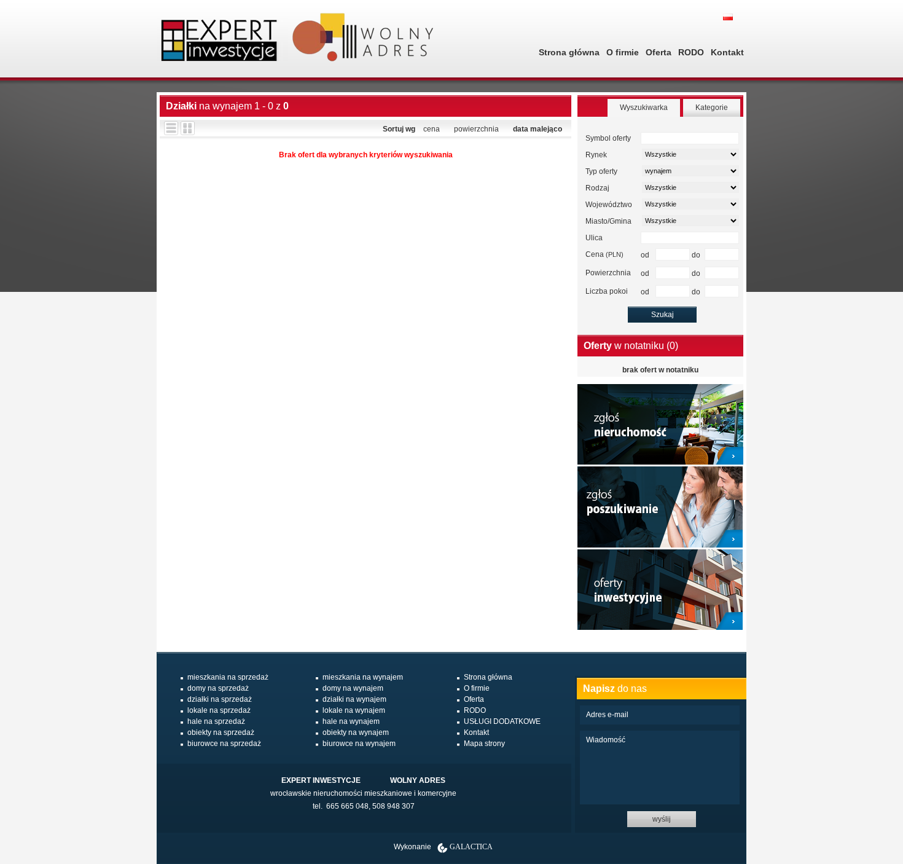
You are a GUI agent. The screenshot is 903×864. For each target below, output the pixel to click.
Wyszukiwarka (644, 107)
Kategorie (711, 107)
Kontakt (727, 52)
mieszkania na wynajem (362, 677)
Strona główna (569, 52)
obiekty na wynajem (355, 732)
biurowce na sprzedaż (224, 743)
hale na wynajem (351, 721)
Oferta (658, 52)
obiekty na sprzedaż (220, 732)
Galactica (471, 846)
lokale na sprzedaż (219, 710)
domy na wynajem (352, 688)
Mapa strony (484, 743)
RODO (691, 52)
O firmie (622, 52)
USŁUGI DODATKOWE (502, 721)
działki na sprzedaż (219, 699)
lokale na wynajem (353, 710)
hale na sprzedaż (216, 721)
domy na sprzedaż (218, 688)
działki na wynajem (354, 699)
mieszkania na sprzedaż (227, 677)
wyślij (661, 819)
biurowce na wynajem (359, 743)
